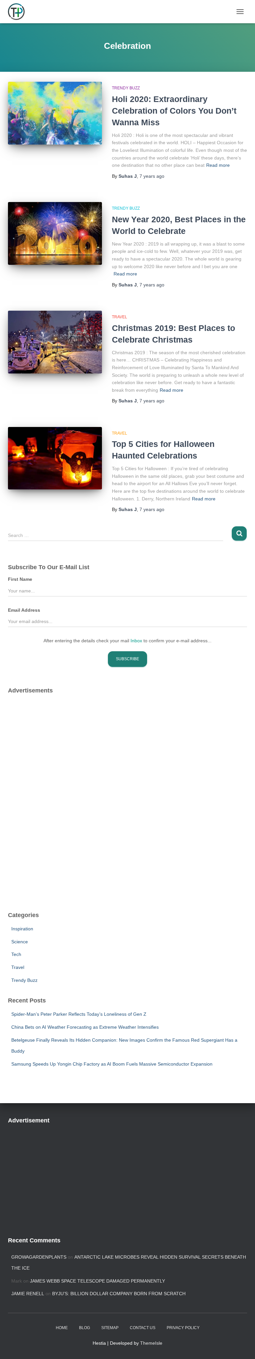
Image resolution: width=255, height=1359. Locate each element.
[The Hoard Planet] (19, 11)
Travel (119, 317)
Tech (16, 954)
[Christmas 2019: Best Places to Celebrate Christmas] (55, 342)
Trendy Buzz (126, 88)
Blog (84, 1327)
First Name (20, 579)
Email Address (24, 610)
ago (151, 176)
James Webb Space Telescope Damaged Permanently (97, 1281)
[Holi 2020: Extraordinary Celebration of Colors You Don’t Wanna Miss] (55, 113)
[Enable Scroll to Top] (241, 1345)
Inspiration (22, 928)
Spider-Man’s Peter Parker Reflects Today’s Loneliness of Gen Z (78, 1014)
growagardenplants (38, 1257)
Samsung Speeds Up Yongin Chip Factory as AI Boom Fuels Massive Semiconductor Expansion (111, 1064)
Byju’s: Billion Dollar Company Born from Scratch (119, 1293)
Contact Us (142, 1327)
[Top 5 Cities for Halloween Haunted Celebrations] (55, 458)
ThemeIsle (151, 1343)
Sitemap (110, 1327)
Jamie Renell (27, 1293)
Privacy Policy (183, 1327)
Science (19, 941)
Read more (218, 165)
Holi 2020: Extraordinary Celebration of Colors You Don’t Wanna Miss (174, 110)
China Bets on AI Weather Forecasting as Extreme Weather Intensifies (85, 1027)
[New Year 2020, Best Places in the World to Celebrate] (55, 233)
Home (62, 1327)
